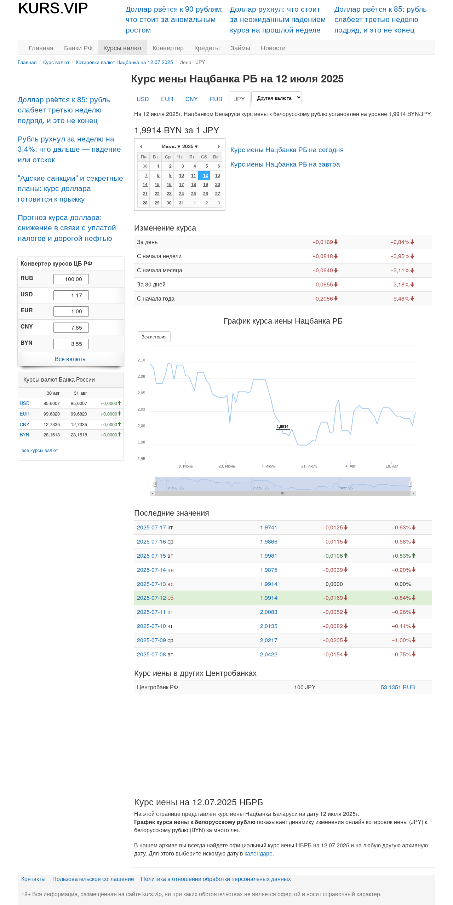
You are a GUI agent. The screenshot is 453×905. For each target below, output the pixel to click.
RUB (216, 99)
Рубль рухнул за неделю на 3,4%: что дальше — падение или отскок (69, 148)
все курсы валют (40, 449)
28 (145, 202)
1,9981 (268, 555)
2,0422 (268, 654)
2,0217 (268, 640)
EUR (24, 413)
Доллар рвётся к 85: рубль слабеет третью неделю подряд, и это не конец (380, 19)
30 (145, 166)
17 (181, 184)
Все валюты (71, 359)
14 (145, 184)
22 (157, 193)
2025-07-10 (151, 626)
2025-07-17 (151, 527)
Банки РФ (78, 47)
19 (205, 184)
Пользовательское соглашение (93, 879)
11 (193, 175)
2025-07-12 (151, 597)
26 (205, 193)
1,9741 (268, 527)
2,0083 (268, 612)
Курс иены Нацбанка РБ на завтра (285, 163)
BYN (24, 434)
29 (157, 202)
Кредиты (207, 47)
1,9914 (268, 584)
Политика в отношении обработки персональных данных (216, 879)
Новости (273, 47)
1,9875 (268, 569)
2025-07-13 (151, 584)
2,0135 (268, 626)
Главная (41, 47)
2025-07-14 (151, 569)
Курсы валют (122, 47)
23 (169, 193)
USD (24, 403)
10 (181, 175)
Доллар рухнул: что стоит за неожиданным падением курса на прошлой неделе (278, 19)
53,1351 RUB (398, 687)
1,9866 (268, 541)
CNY (24, 423)
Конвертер (168, 47)
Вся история (154, 336)
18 (193, 184)
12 (205, 175)
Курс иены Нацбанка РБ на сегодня (287, 149)
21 (145, 193)
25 (193, 193)
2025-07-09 (151, 640)
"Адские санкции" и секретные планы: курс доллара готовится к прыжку (70, 188)
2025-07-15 (151, 555)
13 (217, 175)
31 (181, 202)
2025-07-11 (151, 612)
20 (217, 184)
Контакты (33, 879)
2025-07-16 (151, 541)
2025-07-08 (151, 654)
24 (181, 193)
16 (169, 184)
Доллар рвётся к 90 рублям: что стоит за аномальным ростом (174, 19)
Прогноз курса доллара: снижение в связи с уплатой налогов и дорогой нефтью (67, 227)
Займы (240, 47)
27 (217, 193)
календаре (259, 853)
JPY (239, 99)
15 (157, 184)
